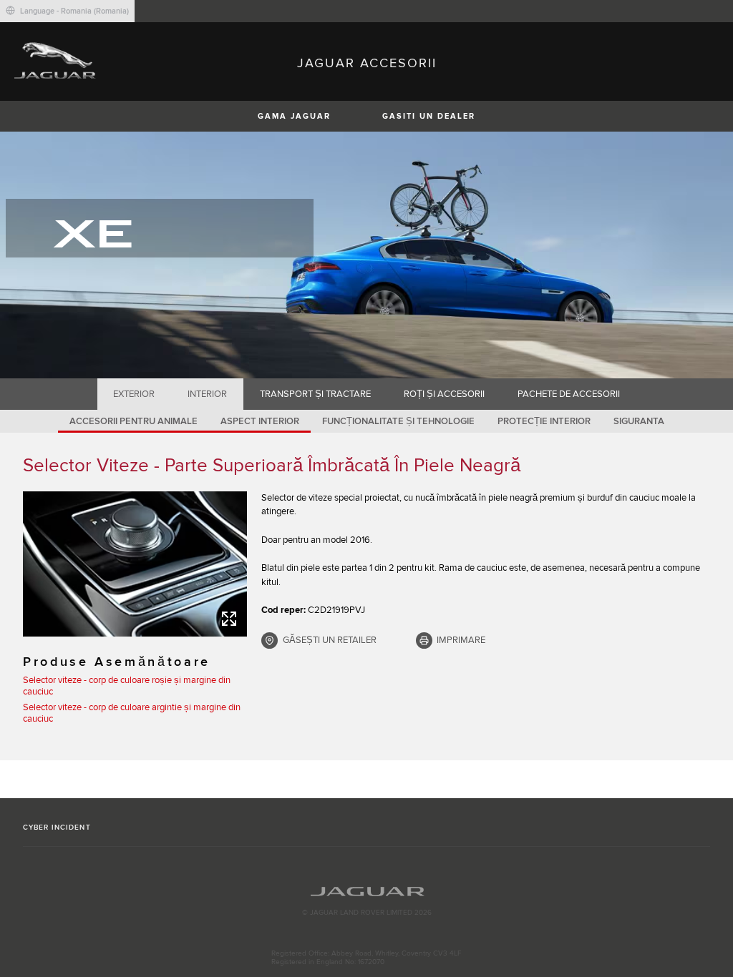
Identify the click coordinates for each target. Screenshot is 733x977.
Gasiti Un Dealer (428, 116)
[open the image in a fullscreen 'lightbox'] (135, 564)
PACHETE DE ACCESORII (569, 394)
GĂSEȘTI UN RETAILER (330, 640)
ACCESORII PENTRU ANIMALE (133, 421)
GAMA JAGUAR (294, 116)
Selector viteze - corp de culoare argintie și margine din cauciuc (132, 713)
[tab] (134, 394)
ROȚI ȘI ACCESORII (444, 394)
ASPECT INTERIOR (259, 421)
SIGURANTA (638, 421)
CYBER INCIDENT (57, 827)
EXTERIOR (134, 394)
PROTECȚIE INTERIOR (544, 421)
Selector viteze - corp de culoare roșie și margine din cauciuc (126, 685)
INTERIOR (207, 394)
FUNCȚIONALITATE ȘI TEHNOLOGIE (398, 421)
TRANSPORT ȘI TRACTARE (315, 394)
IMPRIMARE (461, 640)
